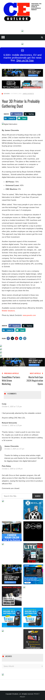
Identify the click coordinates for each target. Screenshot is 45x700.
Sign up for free (25, 60)
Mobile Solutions (8, 311)
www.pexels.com (29, 315)
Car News (6, 93)
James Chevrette (28, 93)
